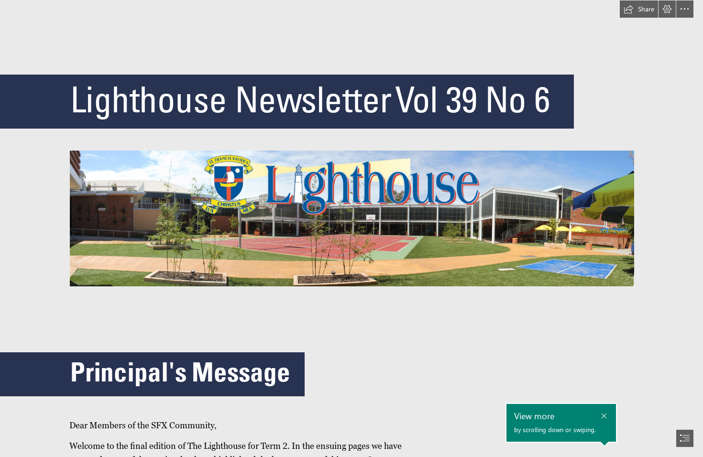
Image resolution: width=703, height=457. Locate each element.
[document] (351, 228)
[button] (639, 9)
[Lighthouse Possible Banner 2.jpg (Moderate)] (351, 218)
